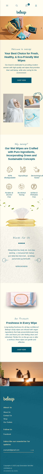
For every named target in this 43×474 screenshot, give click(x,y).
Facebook (7, 434)
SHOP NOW (21, 80)
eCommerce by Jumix (11, 471)
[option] (21, 28)
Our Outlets (7, 422)
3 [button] (23, 37)
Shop (5, 419)
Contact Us (7, 415)
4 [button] (26, 37)
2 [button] (20, 37)
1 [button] (17, 37)
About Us (6, 412)
